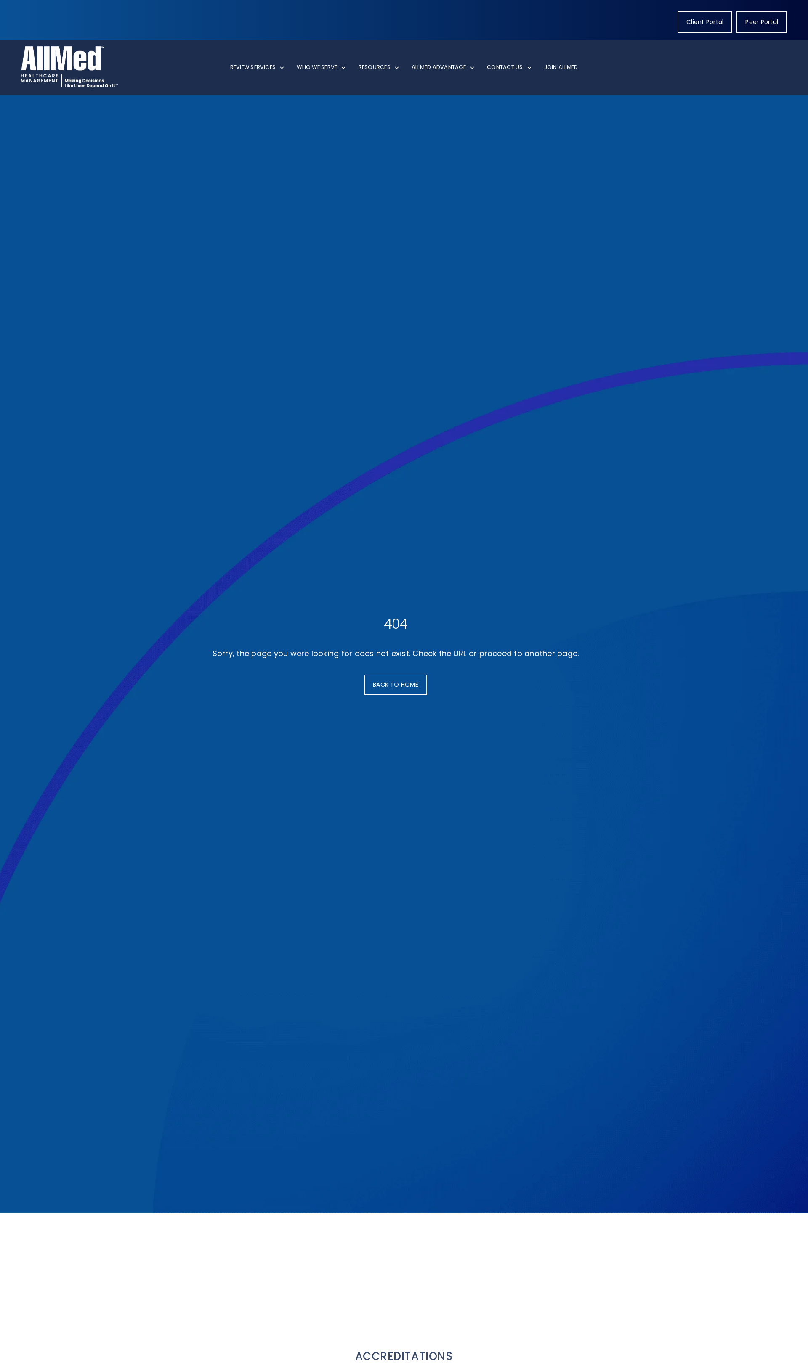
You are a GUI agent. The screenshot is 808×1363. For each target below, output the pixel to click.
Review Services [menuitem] (253, 67)
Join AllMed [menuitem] (561, 67)
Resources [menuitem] (375, 67)
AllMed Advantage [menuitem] (439, 67)
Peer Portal (761, 22)
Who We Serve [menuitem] (317, 67)
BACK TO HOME (395, 684)
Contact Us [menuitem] (505, 67)
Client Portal (704, 22)
